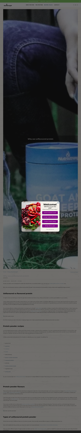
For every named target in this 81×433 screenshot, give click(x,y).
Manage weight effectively (50, 217)
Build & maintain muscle (50, 212)
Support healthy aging (50, 221)
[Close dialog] (58, 203)
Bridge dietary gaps (50, 225)
